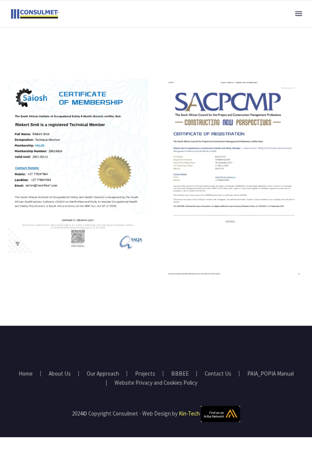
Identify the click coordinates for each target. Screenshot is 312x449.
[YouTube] (161, 347)
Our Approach (103, 374)
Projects (145, 374)
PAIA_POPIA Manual (270, 374)
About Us (60, 374)
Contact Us (218, 374)
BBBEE (180, 374)
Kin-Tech (189, 413)
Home (26, 374)
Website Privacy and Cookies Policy (156, 383)
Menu (298, 13)
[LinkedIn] (151, 347)
